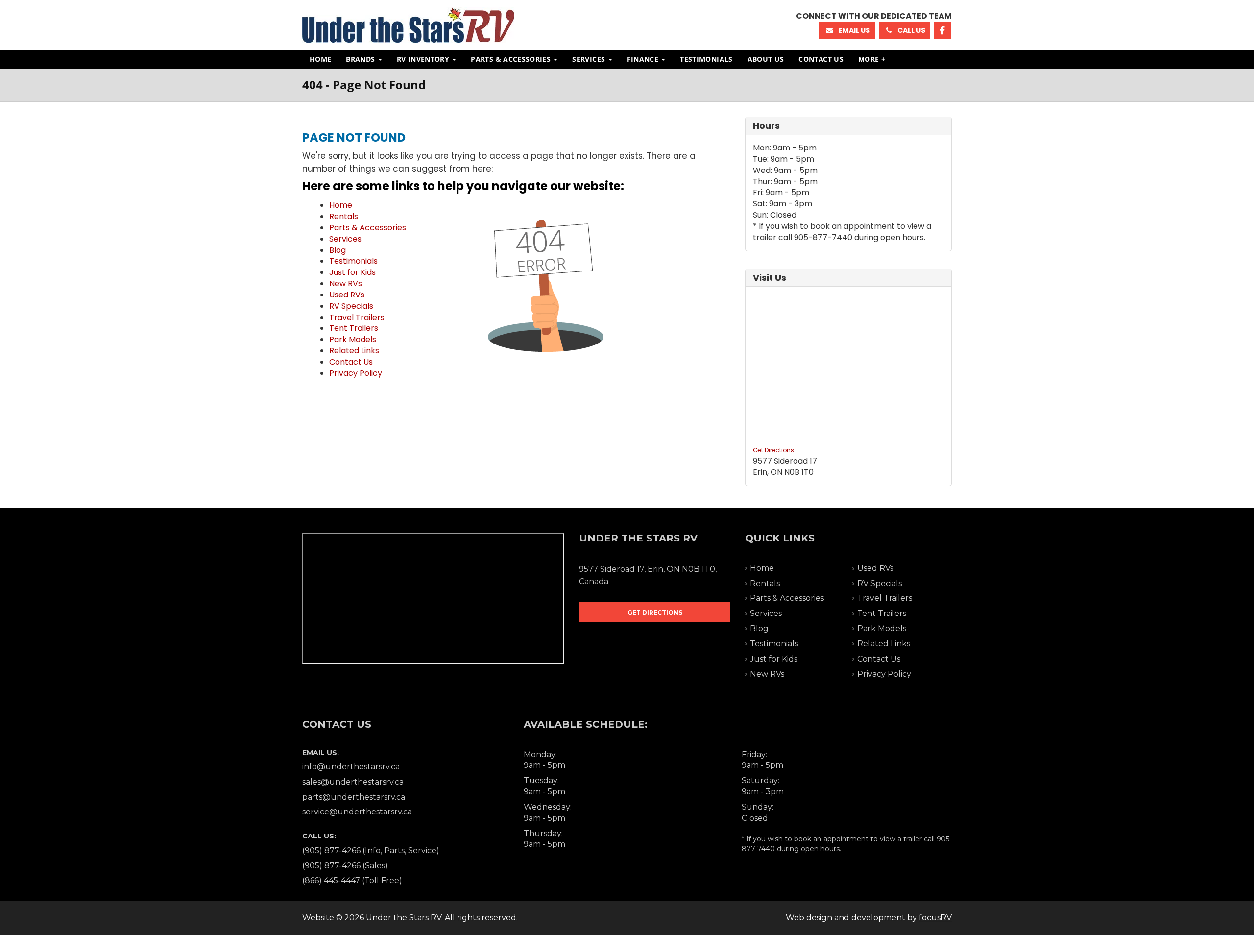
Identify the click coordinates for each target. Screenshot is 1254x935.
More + (871, 59)
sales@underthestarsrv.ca (353, 782)
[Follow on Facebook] (942, 30)
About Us (766, 59)
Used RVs (346, 294)
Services (589, 59)
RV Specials (351, 306)
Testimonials (706, 59)
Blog (337, 250)
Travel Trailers (357, 317)
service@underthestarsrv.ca (357, 811)
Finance (644, 59)
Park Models (352, 339)
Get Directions (773, 450)
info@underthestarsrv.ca (351, 766)
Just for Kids (352, 272)
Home (320, 59)
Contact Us (821, 59)
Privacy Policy (355, 373)
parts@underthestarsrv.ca (353, 797)
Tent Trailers (353, 328)
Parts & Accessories (512, 59)
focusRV (935, 917)
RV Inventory (424, 59)
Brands (361, 59)
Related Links (354, 350)
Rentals (343, 216)
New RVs (345, 283)
